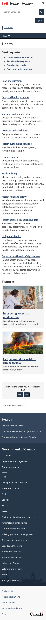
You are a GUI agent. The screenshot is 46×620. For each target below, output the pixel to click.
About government (11, 467)
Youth (4, 574)
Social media (7, 591)
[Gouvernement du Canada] (17, 3)
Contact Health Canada (12, 425)
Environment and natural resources (18, 517)
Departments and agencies (14, 461)
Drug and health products (15, 97)
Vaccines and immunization (16, 113)
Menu (4, 36)
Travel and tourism (10, 488)
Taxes (4, 511)
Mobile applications (11, 596)
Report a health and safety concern (21, 256)
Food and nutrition (12, 80)
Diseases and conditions (15, 130)
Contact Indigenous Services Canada (19, 437)
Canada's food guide (16, 65)
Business (6, 494)
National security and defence (16, 523)
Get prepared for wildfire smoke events (19, 360)
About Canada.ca (10, 602)
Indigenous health (11, 236)
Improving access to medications (16, 315)
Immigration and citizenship (15, 482)
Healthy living (9, 173)
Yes (19, 394)
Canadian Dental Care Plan (20, 57)
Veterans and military (12, 569)
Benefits (5, 499)
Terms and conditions (12, 608)
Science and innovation (12, 557)
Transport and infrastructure (15, 540)
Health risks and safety (14, 196)
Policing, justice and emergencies (17, 534)
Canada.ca (8, 27)
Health (5, 505)
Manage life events (10, 580)
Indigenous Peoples (11, 563)
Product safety (10, 156)
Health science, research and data (20, 219)
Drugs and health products (19, 69)
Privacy (5, 614)
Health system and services (17, 143)
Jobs (4, 476)
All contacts (7, 455)
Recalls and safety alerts (18, 61)
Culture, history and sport (14, 528)
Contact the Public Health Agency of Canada (22, 431)
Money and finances (11, 551)
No (26, 394)
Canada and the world (12, 546)
